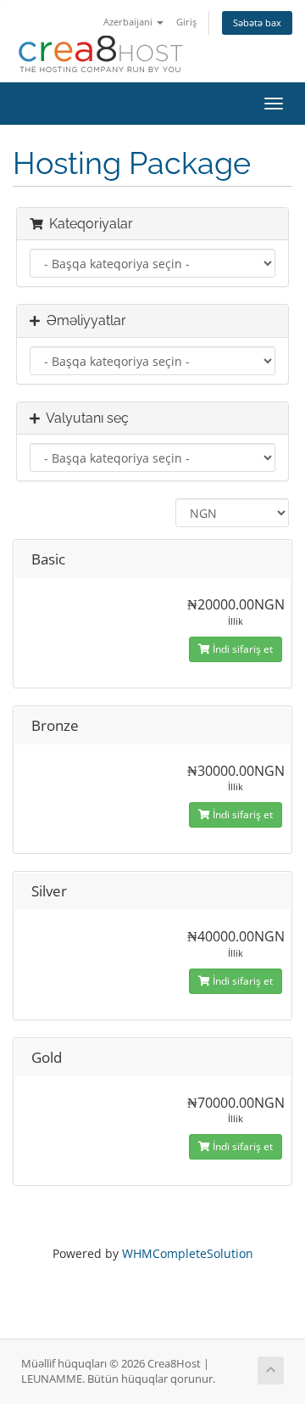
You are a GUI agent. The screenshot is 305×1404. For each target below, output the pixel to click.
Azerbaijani (129, 21)
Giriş (186, 21)
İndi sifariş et (241, 649)
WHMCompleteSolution (187, 1253)
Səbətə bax (257, 22)
